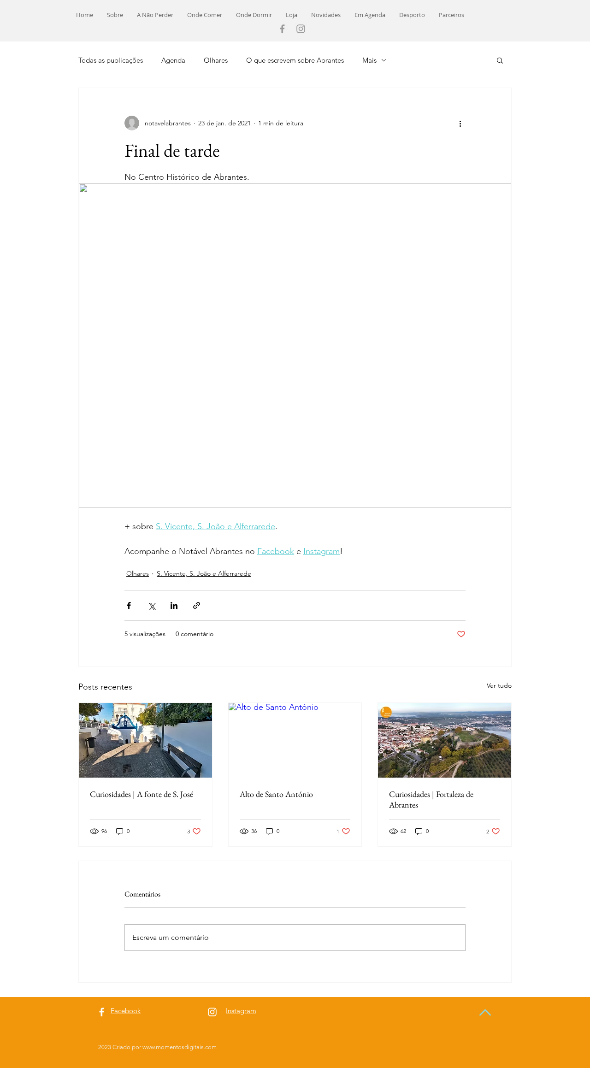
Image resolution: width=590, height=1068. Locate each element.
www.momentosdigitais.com (179, 1047)
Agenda (173, 60)
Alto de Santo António (276, 794)
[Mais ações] (460, 123)
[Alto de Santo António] (295, 740)
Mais (369, 60)
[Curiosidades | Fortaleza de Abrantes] (444, 740)
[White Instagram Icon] (212, 1012)
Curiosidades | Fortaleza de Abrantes (431, 799)
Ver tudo (499, 685)
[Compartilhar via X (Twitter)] (151, 605)
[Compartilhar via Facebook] (128, 605)
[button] (500, 60)
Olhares (216, 60)
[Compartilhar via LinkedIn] (174, 605)
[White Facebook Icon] (101, 1012)
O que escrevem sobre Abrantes (295, 60)
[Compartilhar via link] (196, 605)
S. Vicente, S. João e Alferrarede (204, 573)
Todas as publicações (110, 60)
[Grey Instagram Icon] (301, 29)
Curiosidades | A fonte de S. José (141, 794)
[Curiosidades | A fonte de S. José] (145, 740)
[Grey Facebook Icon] (282, 29)
